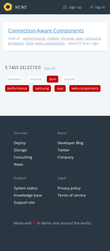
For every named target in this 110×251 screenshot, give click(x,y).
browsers (16, 43)
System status (26, 188)
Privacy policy (69, 188)
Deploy (20, 142)
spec (79, 38)
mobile (53, 38)
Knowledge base (28, 195)
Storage (20, 149)
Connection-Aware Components (46, 30)
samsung (93, 38)
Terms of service (72, 195)
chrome (67, 38)
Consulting (23, 157)
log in (99, 7)
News (18, 164)
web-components (50, 43)
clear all (49, 68)
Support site (24, 202)
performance (34, 38)
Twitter (64, 149)
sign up (75, 7)
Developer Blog (70, 142)
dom (30, 43)
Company (66, 157)
